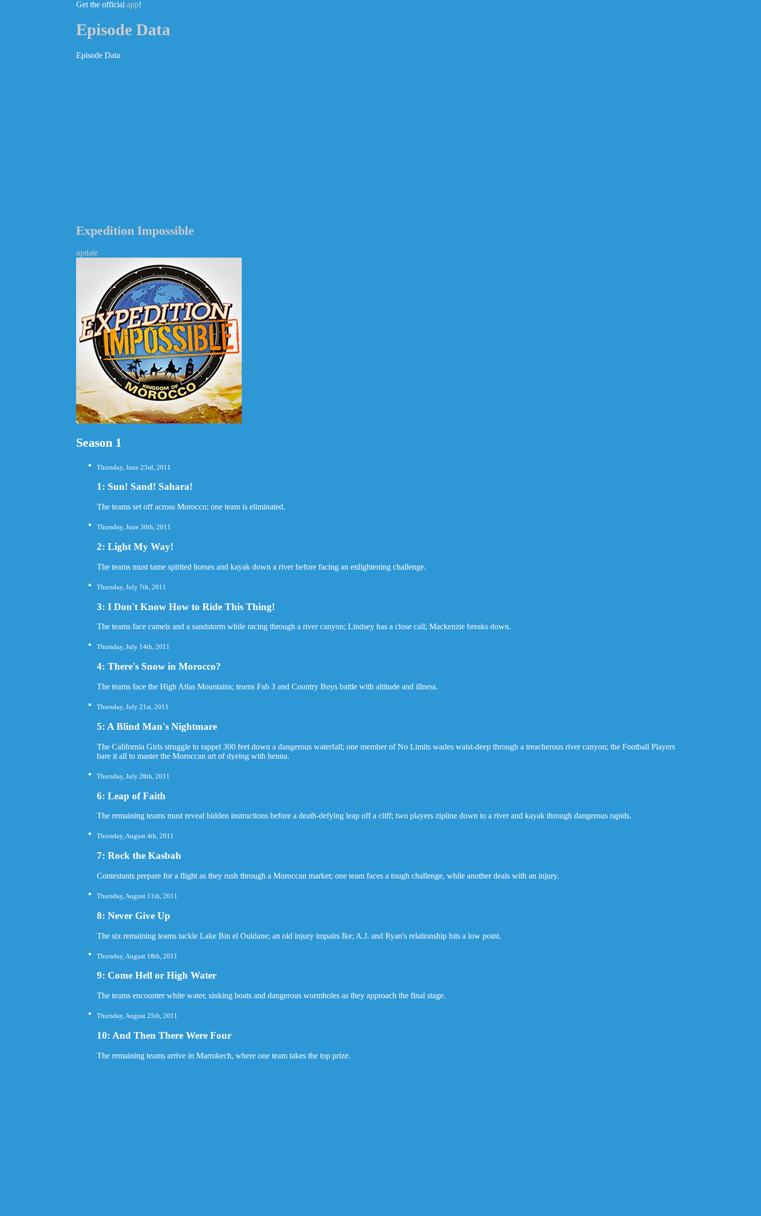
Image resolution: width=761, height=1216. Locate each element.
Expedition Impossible (135, 230)
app (133, 4)
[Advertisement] (380, 141)
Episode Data (123, 29)
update (87, 252)
